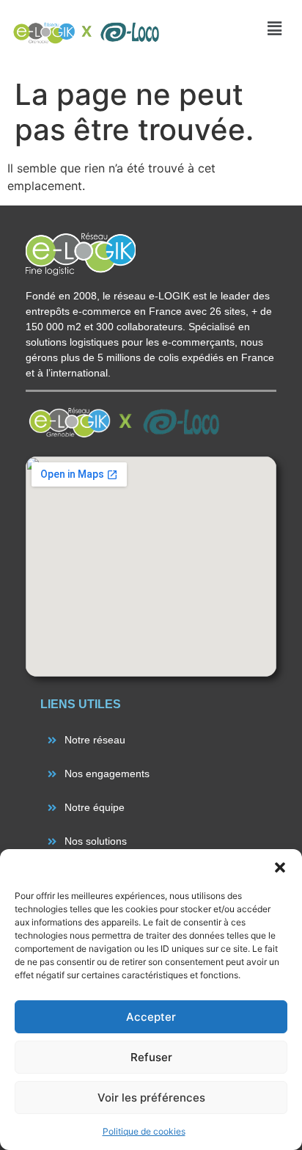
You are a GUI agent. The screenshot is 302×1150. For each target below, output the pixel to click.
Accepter (151, 1017)
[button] (280, 867)
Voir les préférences (151, 1097)
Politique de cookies (144, 1131)
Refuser (151, 1057)
